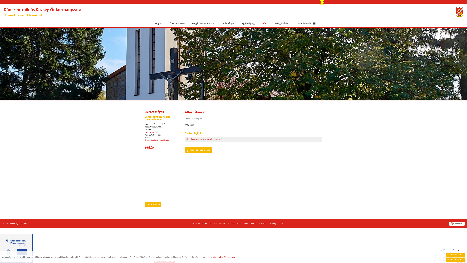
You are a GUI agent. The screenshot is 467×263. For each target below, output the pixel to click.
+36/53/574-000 (151, 132)
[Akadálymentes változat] (321, 1)
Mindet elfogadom (455, 259)
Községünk (157, 23)
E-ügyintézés (281, 23)
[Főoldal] (459, 12)
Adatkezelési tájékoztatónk (224, 257)
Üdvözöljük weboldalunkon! (42, 12)
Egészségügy (248, 23)
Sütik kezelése (250, 224)
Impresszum (236, 224)
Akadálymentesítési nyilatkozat (270, 224)
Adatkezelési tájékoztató (219, 224)
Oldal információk (200, 224)
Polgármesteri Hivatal (203, 23)
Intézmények (228, 23)
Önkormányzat (177, 23)
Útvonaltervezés (153, 204)
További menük (303, 23)
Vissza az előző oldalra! (200, 150)
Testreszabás (455, 255)
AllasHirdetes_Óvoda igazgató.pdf (199, 139)
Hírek (265, 23)
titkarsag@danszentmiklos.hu (157, 140)
